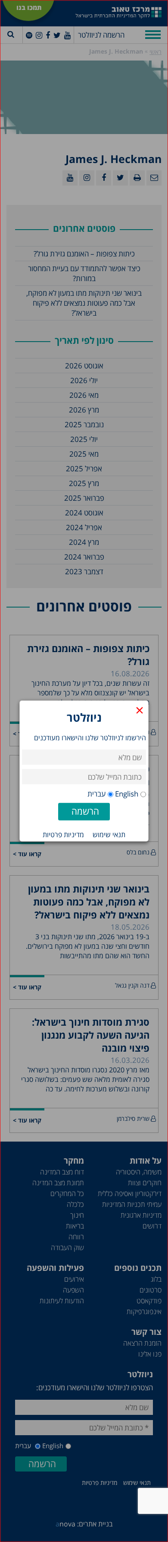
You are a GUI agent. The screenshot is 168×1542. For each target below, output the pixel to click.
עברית (96, 794)
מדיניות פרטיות (63, 834)
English (126, 794)
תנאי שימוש (109, 834)
